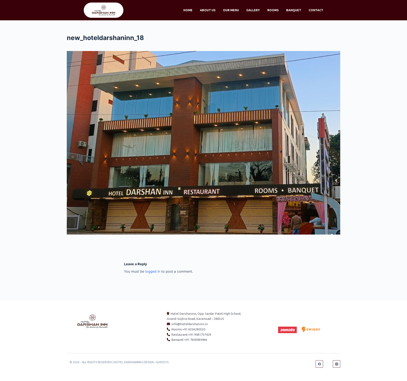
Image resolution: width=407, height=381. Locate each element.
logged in (152, 271)
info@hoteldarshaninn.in (189, 324)
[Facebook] (319, 364)
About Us (208, 10)
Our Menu (231, 10)
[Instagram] (336, 364)
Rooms (273, 10)
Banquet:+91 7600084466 (189, 339)
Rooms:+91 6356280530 (188, 329)
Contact (316, 10)
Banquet (293, 10)
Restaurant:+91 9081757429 (191, 334)
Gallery (253, 10)
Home (187, 10)
